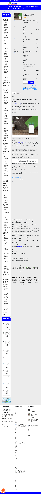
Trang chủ (5, 6)
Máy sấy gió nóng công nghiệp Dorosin (6, 243)
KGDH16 (31, 88)
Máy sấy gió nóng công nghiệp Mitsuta (6, 239)
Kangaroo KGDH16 (26, 88)
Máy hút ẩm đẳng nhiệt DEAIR (6, 148)
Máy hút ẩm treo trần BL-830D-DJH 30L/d (7, 358)
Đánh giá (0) (18, 93)
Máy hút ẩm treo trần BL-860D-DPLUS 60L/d (7, 385)
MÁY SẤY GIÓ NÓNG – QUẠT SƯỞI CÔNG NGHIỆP (11, 8)
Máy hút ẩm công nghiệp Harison (6, 44)
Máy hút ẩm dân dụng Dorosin (6, 99)
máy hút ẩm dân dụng (21, 221)
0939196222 (19, 255)
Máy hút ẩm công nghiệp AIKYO (6, 39)
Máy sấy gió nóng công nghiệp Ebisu (6, 257)
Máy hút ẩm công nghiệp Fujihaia (6, 68)
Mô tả (14, 93)
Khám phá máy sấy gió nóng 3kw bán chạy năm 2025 (21, 410)
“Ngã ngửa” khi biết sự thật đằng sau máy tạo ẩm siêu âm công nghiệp (22, 471)
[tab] (14, 93)
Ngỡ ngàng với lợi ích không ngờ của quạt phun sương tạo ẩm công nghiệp (22, 425)
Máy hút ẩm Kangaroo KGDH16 (32, 89)
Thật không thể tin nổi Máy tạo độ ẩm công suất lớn (22, 443)
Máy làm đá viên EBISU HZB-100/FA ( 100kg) (34, 409)
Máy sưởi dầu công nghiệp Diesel (6, 261)
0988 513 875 (16, 0)
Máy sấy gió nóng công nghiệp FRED (6, 248)
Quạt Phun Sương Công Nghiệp (6, 216)
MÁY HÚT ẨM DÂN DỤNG (29, 6)
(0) (35, 6)
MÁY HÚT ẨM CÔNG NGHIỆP (19, 6)
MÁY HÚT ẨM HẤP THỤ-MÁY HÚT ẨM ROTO (5, 180)
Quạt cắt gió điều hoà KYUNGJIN (6, 309)
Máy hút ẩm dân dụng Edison (6, 104)
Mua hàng (31, 82)
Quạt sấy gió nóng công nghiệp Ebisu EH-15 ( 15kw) (7, 334)
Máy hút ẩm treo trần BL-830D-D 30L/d (7, 352)
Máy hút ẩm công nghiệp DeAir (6, 48)
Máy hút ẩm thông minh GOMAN (6, 115)
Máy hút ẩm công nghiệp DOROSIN (6, 34)
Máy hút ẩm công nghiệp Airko (6, 77)
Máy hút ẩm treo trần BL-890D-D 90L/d (7, 392)
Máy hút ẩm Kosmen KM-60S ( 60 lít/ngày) (29, 279)
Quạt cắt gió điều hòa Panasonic (6, 305)
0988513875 (8, 421)
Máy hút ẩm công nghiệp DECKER (6, 63)
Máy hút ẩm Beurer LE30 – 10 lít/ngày (14, 279)
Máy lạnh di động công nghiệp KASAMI (6, 224)
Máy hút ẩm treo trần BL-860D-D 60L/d (7, 372)
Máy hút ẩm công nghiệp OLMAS (6, 58)
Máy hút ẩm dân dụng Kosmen (6, 120)
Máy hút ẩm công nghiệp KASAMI (6, 24)
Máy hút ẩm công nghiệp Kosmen (6, 53)
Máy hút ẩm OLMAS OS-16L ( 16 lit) (36, 279)
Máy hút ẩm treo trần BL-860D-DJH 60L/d (7, 378)
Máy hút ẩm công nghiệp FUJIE (6, 29)
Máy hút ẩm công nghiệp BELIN (6, 73)
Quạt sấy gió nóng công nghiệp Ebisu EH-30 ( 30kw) (7, 343)
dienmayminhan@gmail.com (8, 0)
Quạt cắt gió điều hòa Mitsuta (6, 290)
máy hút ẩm (19, 246)
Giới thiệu (10, 6)
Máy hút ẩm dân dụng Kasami (6, 94)
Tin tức (22, 8)
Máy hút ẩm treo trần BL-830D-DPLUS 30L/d (7, 365)
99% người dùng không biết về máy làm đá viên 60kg (21, 458)
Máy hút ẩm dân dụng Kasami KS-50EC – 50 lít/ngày (22, 280)
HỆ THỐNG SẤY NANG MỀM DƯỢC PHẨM (6, 82)
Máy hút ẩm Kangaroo (20, 11)
